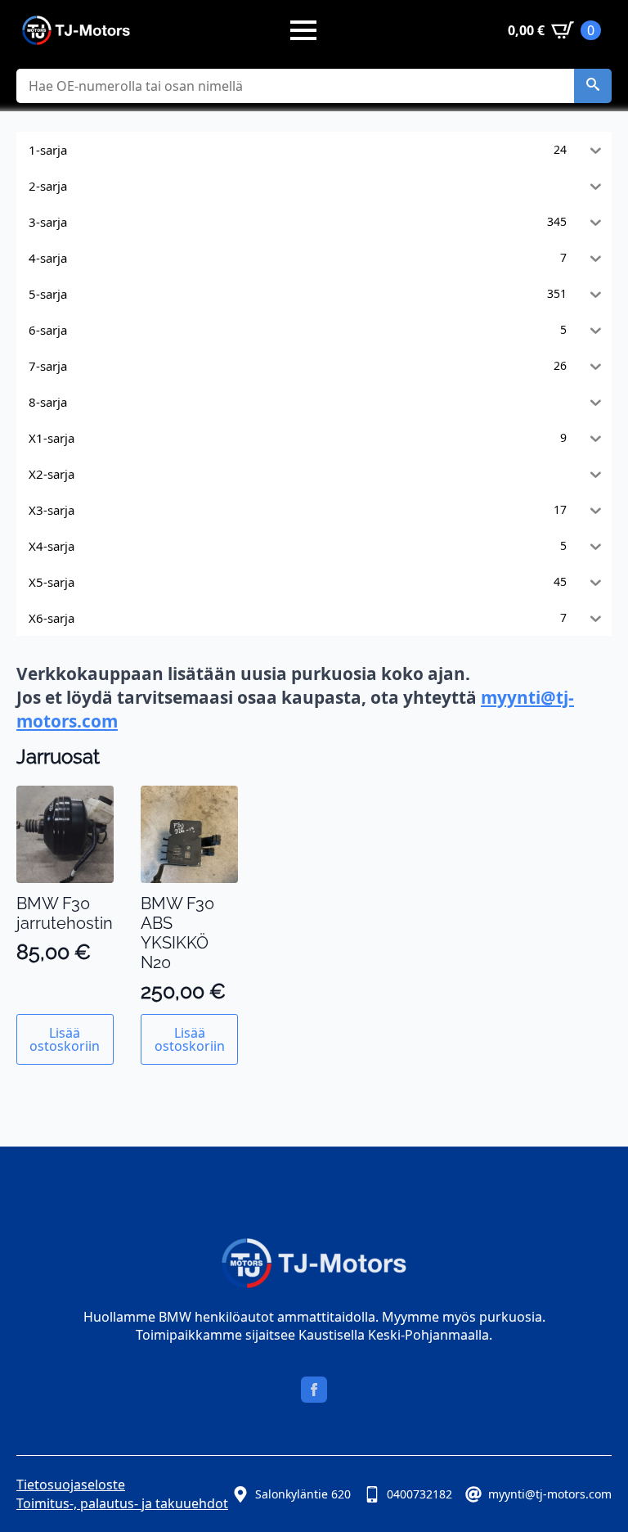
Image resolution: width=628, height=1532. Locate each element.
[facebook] (314, 1390)
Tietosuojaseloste (70, 1485)
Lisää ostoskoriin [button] (64, 1039)
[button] (593, 86)
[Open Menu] (303, 30)
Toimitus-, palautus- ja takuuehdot (122, 1503)
